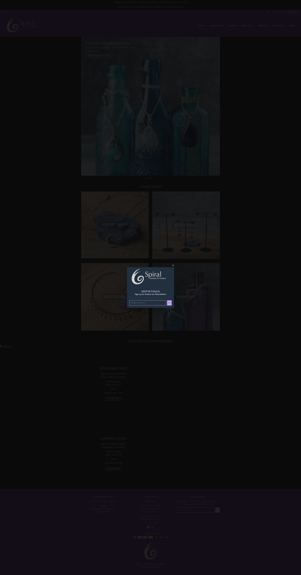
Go (169, 303)
